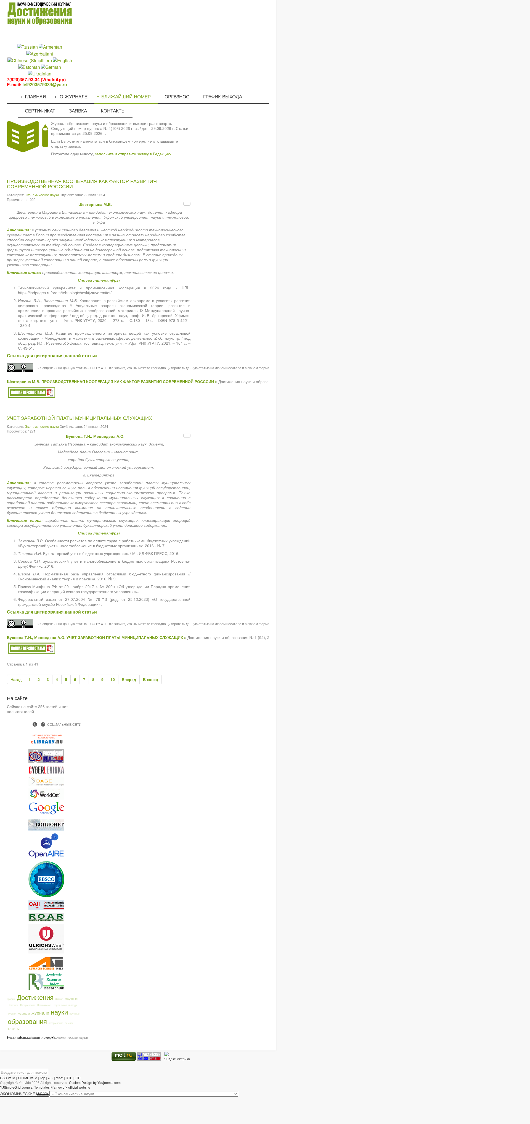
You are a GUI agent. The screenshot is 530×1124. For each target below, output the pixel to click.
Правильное (44, 1005)
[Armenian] (50, 46)
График (11, 999)
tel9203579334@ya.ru (44, 84)
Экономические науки (42, 194)
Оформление (27, 1005)
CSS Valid (7, 1077)
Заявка (59, 999)
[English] (62, 59)
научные (75, 1013)
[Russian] (27, 46)
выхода (72, 1005)
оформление (56, 1023)
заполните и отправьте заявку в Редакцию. (133, 153)
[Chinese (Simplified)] (29, 59)
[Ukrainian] (39, 73)
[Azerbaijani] (39, 53)
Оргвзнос (13, 1005)
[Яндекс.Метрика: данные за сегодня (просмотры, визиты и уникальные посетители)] (177, 1056)
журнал (12, 1013)
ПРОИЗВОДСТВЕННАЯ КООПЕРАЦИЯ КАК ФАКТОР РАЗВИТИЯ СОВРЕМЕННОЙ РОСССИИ (82, 184)
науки (59, 1011)
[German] (51, 66)
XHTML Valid (27, 1077)
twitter (35, 724)
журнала (24, 1013)
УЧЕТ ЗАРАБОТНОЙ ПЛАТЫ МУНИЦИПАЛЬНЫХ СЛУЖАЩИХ (79, 418)
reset (59, 1077)
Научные (71, 998)
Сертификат (60, 1005)
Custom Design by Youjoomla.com (95, 1082)
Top (42, 1077)
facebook (43, 724)
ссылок (69, 1023)
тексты (14, 1028)
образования (27, 1021)
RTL (69, 1077)
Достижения (35, 997)
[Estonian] (29, 66)
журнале (40, 1012)
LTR (78, 1077)
